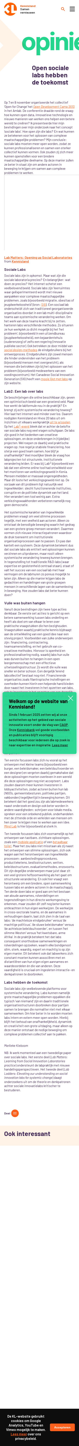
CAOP (64, 725)
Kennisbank (26, 730)
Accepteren (62, 1427)
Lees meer (60, 745)
